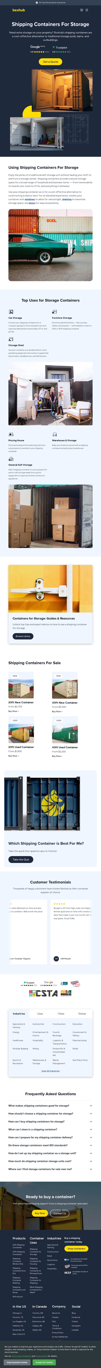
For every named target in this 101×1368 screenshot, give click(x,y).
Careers (55, 1317)
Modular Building (20, 1048)
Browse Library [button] (23, 636)
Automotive (38, 1024)
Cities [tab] (61, 1013)
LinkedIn (75, 1330)
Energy (16, 1032)
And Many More (80, 1060)
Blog (74, 1313)
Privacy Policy (41, 1356)
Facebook (76, 1317)
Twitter (75, 1321)
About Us (56, 1313)
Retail (75, 1048)
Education (77, 1024)
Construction (59, 1024)
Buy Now (40, 1213)
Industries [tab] (19, 1013)
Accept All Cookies (44, 1362)
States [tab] (82, 1013)
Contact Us (60, 1213)
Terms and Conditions (21, 1356)
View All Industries (50, 1071)
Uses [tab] (40, 1013)
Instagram (76, 1326)
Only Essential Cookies (17, 1362)
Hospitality (38, 1040)
